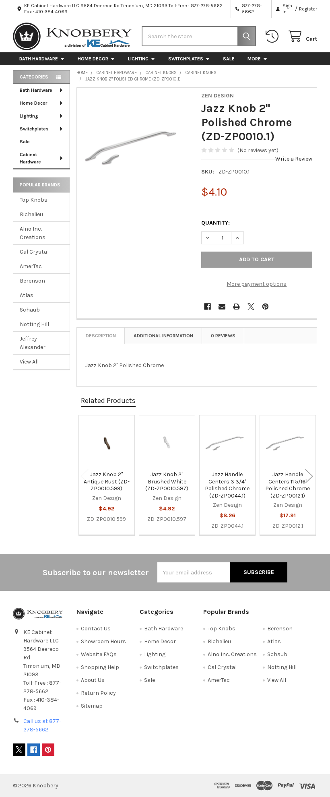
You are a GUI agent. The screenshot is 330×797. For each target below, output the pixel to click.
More (254, 59)
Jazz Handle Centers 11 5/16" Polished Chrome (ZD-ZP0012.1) (287, 485)
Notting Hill (34, 324)
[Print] (236, 306)
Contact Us (96, 628)
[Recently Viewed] (273, 36)
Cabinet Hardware (30, 158)
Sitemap (92, 705)
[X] (251, 306)
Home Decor (93, 59)
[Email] (222, 306)
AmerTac (31, 266)
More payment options (257, 284)
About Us (93, 680)
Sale (229, 59)
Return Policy (98, 693)
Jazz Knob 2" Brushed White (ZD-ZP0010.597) (166, 481)
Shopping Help (100, 667)
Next (309, 476)
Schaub (30, 309)
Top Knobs (33, 199)
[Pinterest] (265, 306)
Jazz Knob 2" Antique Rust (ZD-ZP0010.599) (107, 481)
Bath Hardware (38, 59)
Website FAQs (99, 654)
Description (101, 336)
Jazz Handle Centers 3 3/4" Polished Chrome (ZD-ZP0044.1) (227, 485)
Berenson (32, 280)
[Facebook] (207, 306)
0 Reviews (223, 336)
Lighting (138, 59)
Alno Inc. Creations (32, 233)
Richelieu (31, 214)
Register (308, 9)
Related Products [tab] (108, 400)
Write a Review (293, 158)
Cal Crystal (34, 251)
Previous (84, 476)
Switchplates (185, 59)
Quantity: (215, 222)
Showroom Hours (103, 641)
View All (29, 361)
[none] (137, 148)
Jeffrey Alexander (32, 343)
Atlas (26, 295)
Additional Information (163, 336)
